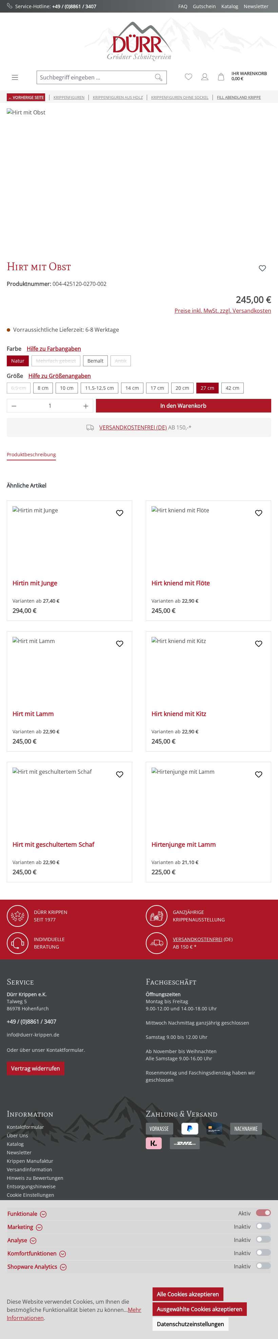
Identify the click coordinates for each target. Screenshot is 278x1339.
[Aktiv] (263, 1212)
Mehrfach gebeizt (58, 361)
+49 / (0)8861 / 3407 (74, 6)
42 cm (232, 388)
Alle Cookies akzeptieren (188, 1294)
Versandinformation (29, 1169)
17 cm (157, 388)
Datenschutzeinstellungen (190, 1324)
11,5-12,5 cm (99, 388)
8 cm (43, 388)
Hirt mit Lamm (33, 714)
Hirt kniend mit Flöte (181, 583)
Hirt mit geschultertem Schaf (53, 844)
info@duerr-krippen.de (33, 1034)
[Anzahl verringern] (14, 405)
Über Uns (17, 1135)
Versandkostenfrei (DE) (133, 427)
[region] (139, 181)
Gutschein (204, 6)
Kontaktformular (65, 1050)
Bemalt (95, 360)
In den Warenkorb (183, 405)
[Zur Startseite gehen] (139, 41)
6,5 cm (21, 389)
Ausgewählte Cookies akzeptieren (199, 1309)
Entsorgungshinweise (31, 1186)
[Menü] (15, 77)
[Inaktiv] (263, 1226)
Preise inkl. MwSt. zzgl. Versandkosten (223, 310)
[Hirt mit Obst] (139, 181)
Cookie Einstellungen (30, 1195)
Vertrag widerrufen (35, 1068)
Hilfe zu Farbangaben (54, 348)
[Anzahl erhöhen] (86, 405)
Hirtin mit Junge (35, 583)
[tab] (31, 454)
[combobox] (94, 77)
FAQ (182, 6)
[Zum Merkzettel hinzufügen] (262, 268)
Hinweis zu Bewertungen (35, 1178)
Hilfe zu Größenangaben (59, 376)
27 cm (207, 388)
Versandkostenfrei (197, 939)
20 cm (182, 388)
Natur (17, 360)
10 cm (67, 388)
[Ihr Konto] (205, 77)
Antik (123, 361)
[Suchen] (159, 77)
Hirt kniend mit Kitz (179, 714)
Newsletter (256, 6)
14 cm (132, 388)
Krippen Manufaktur (30, 1161)
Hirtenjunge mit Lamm (184, 844)
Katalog (229, 6)
